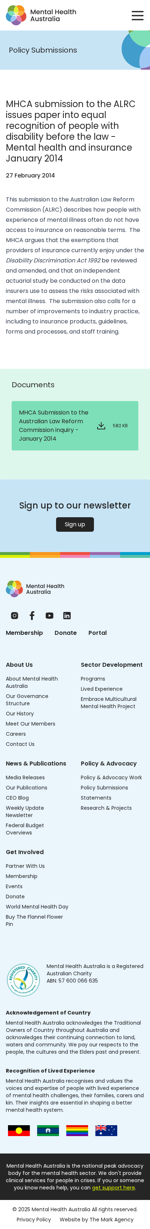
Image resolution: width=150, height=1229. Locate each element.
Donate (66, 633)
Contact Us (20, 744)
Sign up (75, 524)
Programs (93, 678)
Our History (20, 713)
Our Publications (26, 787)
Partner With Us (25, 866)
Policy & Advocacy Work (111, 777)
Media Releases (25, 777)
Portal (97, 633)
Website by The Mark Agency (97, 1219)
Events (14, 886)
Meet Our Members (30, 723)
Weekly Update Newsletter (25, 811)
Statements (96, 797)
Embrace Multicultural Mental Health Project (109, 702)
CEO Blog (17, 797)
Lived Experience (102, 689)
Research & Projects (106, 808)
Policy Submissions (104, 787)
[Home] (35, 589)
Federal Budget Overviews (25, 829)
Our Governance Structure (27, 700)
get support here (113, 1187)
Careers (16, 734)
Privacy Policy (34, 1219)
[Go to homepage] (41, 15)
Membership (24, 633)
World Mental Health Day (37, 906)
